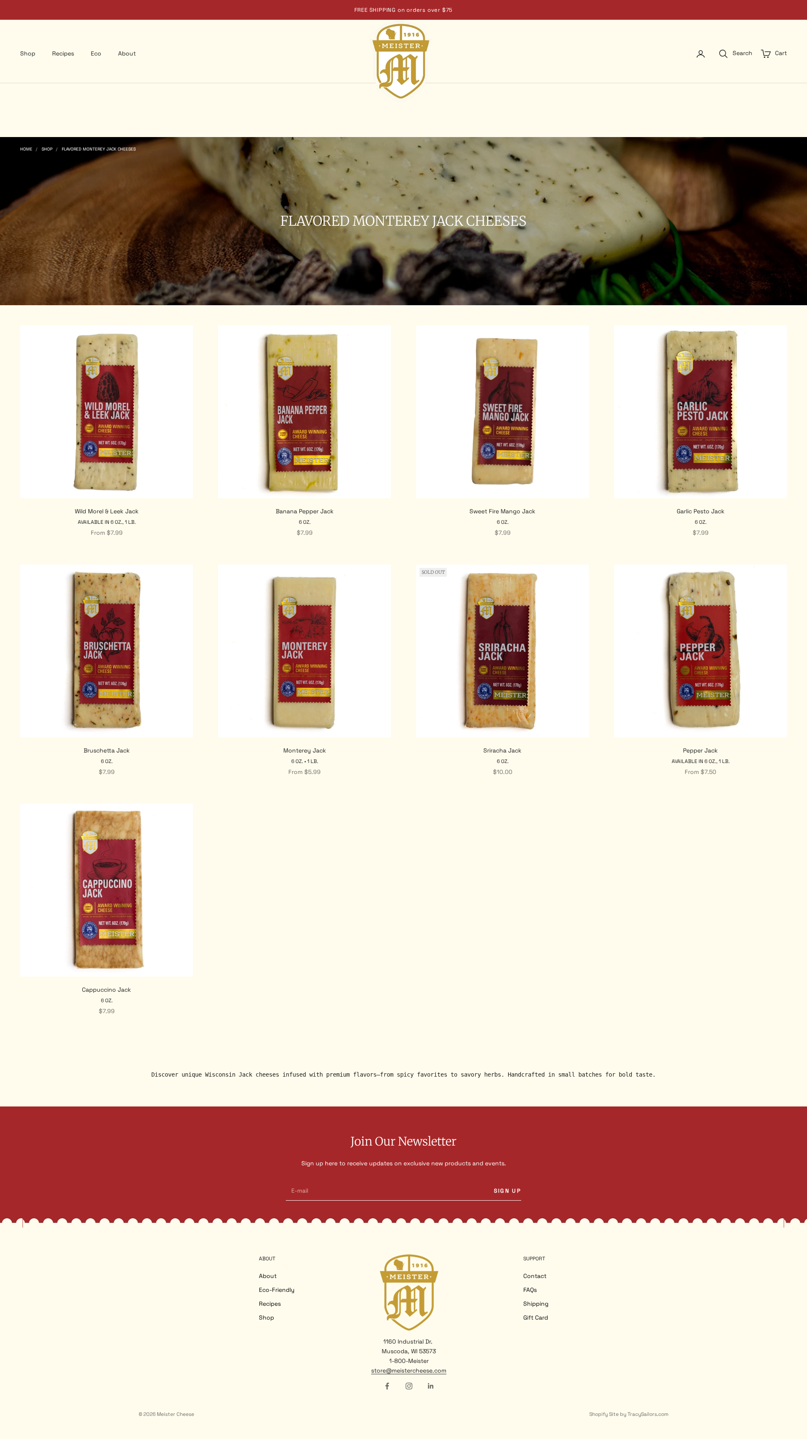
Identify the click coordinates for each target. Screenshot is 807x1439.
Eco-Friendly (277, 1290)
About (127, 53)
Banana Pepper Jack (305, 511)
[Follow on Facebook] (387, 1386)
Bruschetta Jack (107, 750)
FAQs (530, 1290)
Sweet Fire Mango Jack (502, 511)
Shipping (536, 1303)
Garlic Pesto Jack (701, 511)
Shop (27, 53)
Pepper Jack (700, 750)
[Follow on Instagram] (409, 1386)
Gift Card (535, 1317)
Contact (534, 1276)
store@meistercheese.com (408, 1370)
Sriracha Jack (502, 750)
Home (26, 149)
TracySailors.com (648, 1414)
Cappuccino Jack (106, 989)
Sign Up (507, 1190)
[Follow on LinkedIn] (431, 1386)
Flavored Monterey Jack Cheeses (99, 149)
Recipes (63, 53)
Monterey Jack (304, 750)
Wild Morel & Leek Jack (107, 511)
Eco (96, 53)
